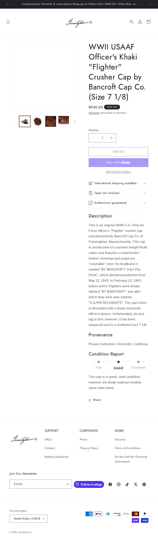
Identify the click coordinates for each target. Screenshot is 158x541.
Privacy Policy (89, 448)
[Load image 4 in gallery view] (63, 121)
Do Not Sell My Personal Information (131, 459)
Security (120, 439)
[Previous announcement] (7, 4)
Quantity (94, 130)
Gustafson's (25, 532)
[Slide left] (14, 121)
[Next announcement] (150, 4)
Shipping (94, 113)
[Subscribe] (67, 484)
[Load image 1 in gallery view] (24, 121)
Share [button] (97, 399)
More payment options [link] (118, 171)
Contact (50, 448)
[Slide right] (75, 121)
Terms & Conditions (128, 448)
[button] (8, 22)
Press (83, 439)
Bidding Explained (56, 456)
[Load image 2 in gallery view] (37, 121)
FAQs (48, 439)
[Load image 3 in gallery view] (50, 121)
